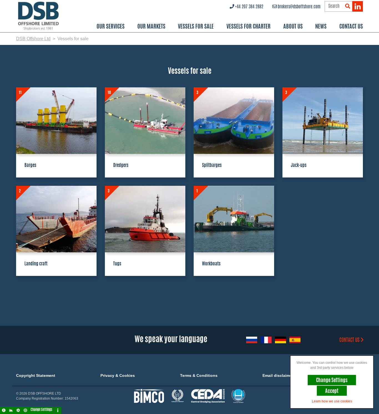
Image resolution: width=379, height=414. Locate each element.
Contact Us (351, 27)
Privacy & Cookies (117, 375)
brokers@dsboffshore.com (299, 7)
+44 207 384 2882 (249, 7)
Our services (111, 27)
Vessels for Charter (248, 27)
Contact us (349, 340)
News (321, 27)
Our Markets (151, 27)
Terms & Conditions (199, 375)
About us (293, 27)
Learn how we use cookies (332, 401)
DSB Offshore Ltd (33, 38)
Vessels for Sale (196, 27)
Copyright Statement (35, 375)
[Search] (347, 6)
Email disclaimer (277, 375)
